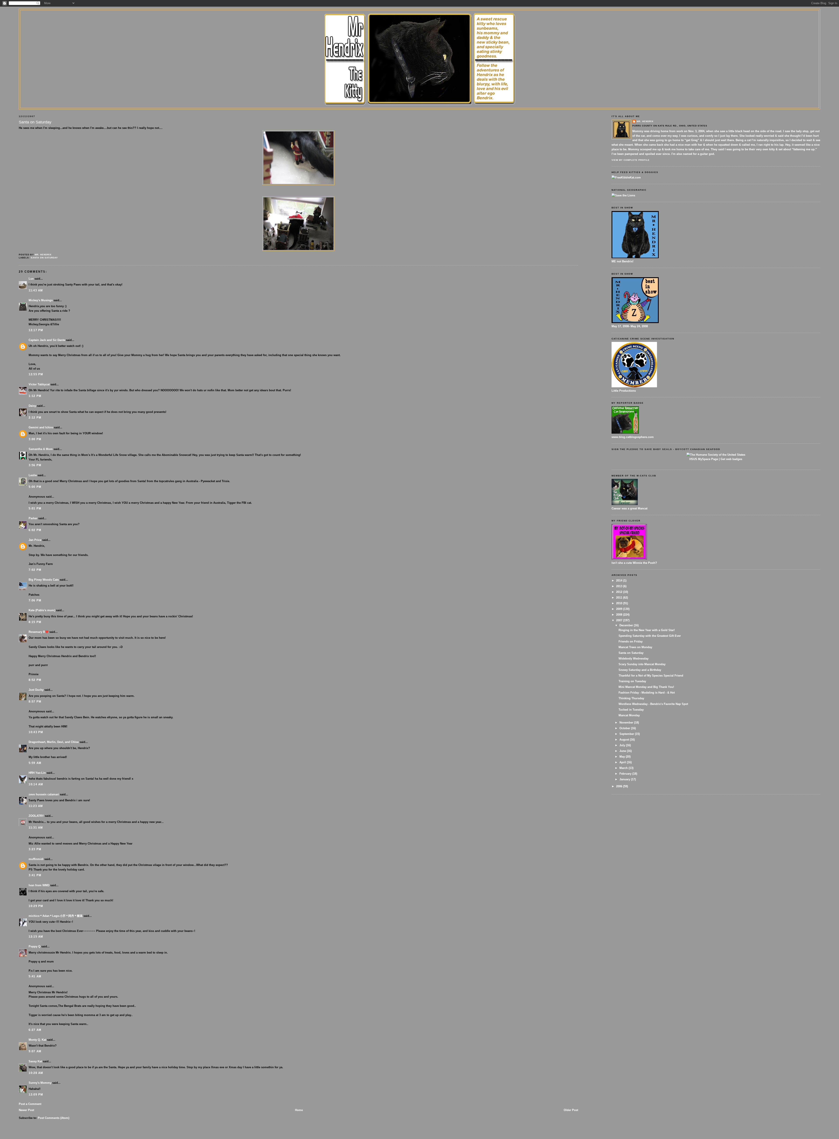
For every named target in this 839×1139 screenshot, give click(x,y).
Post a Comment (30, 1104)
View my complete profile (631, 160)
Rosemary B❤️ (39, 632)
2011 (619, 597)
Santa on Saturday (44, 257)
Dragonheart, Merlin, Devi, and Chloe (54, 742)
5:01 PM (35, 508)
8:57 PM (35, 701)
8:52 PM (35, 680)
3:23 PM (35, 849)
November (626, 722)
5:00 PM (35, 486)
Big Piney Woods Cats (44, 579)
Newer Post (26, 1110)
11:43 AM (36, 290)
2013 (619, 586)
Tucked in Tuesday (631, 709)
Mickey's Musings (41, 300)
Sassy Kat (35, 1061)
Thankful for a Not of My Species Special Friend (651, 675)
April (623, 762)
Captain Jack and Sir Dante (47, 340)
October (625, 728)
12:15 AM (36, 936)
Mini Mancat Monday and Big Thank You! (646, 687)
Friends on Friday (631, 641)
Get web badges (731, 459)
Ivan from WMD (39, 885)
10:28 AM (36, 1073)
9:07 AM (35, 1051)
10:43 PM (36, 732)
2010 (619, 603)
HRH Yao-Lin (37, 772)
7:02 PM (35, 569)
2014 (619, 580)
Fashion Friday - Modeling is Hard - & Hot (647, 692)
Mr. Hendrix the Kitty (419, 18)
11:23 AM (36, 806)
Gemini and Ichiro (41, 427)
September (627, 734)
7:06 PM (35, 600)
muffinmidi (36, 859)
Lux (31, 278)
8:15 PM (35, 622)
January (625, 779)
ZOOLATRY (36, 815)
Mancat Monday (629, 715)
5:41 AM (35, 976)
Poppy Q (34, 946)
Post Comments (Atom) (53, 1118)
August (624, 739)
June (623, 751)
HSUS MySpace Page (703, 459)
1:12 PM (35, 396)
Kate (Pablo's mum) (42, 610)
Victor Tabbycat (39, 384)
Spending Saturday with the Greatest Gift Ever (650, 635)
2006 (619, 786)
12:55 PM (36, 374)
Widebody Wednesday (633, 658)
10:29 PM (36, 906)
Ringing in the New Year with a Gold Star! (647, 630)
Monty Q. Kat (37, 1039)
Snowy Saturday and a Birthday (640, 670)
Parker (33, 518)
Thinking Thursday (631, 698)
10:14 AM (36, 784)
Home (299, 1110)
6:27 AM (35, 1030)
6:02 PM (35, 530)
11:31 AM (36, 827)
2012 (619, 592)
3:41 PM (35, 875)
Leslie (33, 475)
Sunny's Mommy (40, 1082)
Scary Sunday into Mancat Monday (642, 664)
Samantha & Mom (41, 449)
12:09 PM (36, 1094)
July (622, 745)
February (625, 773)
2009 (619, 609)
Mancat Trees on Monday (635, 647)
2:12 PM (35, 417)
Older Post (571, 1110)
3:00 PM (35, 439)
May (622, 756)
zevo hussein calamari (44, 794)
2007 (619, 620)
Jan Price (35, 540)
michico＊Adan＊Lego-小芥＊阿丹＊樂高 (56, 915)
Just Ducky (36, 689)
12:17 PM (36, 330)
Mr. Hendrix (645, 121)
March (624, 768)
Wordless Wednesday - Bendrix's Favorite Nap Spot (653, 704)
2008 (619, 614)
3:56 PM (35, 465)
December (626, 625)
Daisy (32, 405)
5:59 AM (35, 763)
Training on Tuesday (632, 681)
